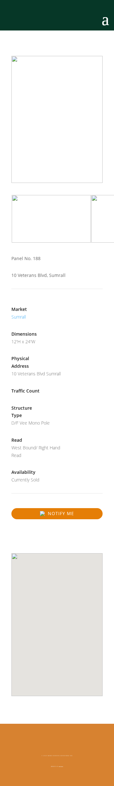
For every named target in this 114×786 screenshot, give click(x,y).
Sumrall (18, 317)
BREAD (61, 766)
